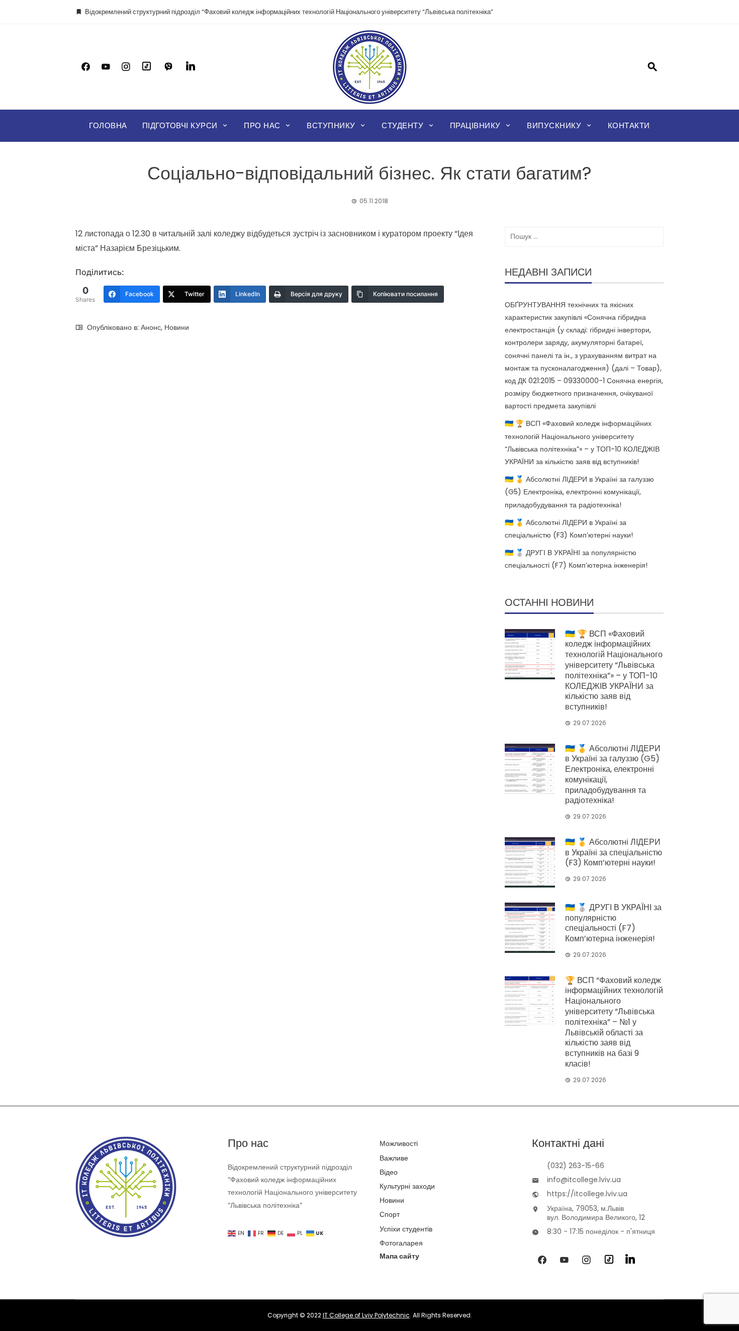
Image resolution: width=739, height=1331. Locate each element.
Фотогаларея (401, 1243)
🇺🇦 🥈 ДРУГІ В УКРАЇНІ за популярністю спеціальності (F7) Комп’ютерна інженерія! (613, 923)
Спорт (390, 1214)
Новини (176, 327)
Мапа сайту (399, 1256)
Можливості (399, 1143)
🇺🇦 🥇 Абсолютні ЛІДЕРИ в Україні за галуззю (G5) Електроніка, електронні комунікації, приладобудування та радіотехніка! (579, 491)
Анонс (151, 327)
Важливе (394, 1158)
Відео (389, 1172)
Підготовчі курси (180, 125)
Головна (108, 125)
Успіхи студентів (406, 1229)
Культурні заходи (407, 1186)
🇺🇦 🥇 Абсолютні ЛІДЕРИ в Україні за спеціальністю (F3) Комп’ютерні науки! (613, 852)
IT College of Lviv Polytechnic (366, 1315)
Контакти (629, 125)
